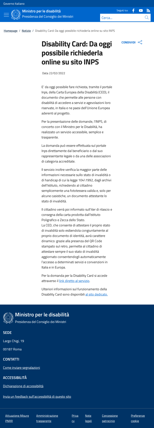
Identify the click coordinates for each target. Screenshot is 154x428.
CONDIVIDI (129, 42)
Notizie (26, 30)
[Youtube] (139, 10)
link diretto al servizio (74, 280)
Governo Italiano (13, 3)
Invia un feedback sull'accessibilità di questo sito (37, 396)
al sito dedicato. (96, 294)
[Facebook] (132, 10)
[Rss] (147, 10)
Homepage (10, 30)
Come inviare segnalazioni (21, 367)
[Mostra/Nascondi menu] (6, 15)
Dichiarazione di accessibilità (23, 386)
